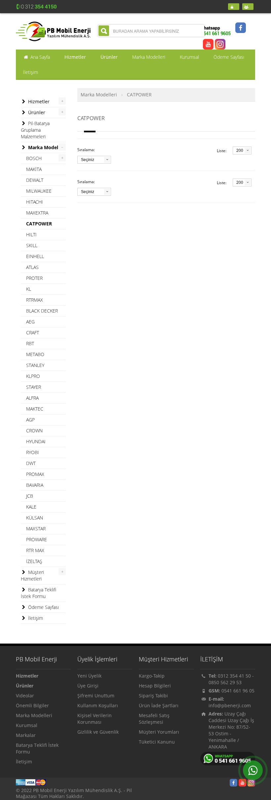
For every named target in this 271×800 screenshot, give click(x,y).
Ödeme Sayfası (43, 607)
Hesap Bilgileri (155, 686)
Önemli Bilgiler (32, 705)
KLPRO (33, 376)
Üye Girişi (87, 686)
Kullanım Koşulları (97, 705)
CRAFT (32, 332)
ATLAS (32, 267)
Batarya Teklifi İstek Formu (38, 592)
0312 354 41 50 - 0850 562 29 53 (231, 679)
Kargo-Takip (152, 676)
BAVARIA (34, 485)
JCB (29, 496)
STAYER (33, 387)
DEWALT (34, 180)
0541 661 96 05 (237, 690)
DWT (31, 463)
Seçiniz (87, 159)
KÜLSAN (34, 518)
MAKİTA (34, 169)
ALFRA (32, 398)
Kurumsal (26, 725)
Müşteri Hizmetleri (32, 575)
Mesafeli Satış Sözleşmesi (154, 718)
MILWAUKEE (39, 191)
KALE (31, 507)
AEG (30, 321)
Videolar (25, 695)
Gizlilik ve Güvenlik (98, 732)
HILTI (31, 234)
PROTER (34, 278)
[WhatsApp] (253, 770)
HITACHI (34, 202)
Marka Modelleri (99, 94)
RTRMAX (34, 300)
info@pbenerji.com (230, 705)
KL (28, 289)
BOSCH (34, 158)
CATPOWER (139, 94)
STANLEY (35, 365)
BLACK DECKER (42, 311)
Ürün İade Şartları (158, 705)
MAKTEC (34, 409)
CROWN (34, 430)
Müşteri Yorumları (159, 732)
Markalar (26, 735)
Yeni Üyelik (89, 676)
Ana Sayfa (39, 57)
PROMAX (35, 474)
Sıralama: (86, 149)
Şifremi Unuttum (95, 695)
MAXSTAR (36, 528)
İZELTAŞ (34, 561)
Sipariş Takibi (153, 695)
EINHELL (35, 256)
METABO (35, 354)
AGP (30, 420)
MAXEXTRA (37, 213)
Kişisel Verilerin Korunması (94, 718)
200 (239, 150)
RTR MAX (35, 550)
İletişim (35, 618)
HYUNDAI (36, 441)
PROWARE (36, 539)
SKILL (31, 245)
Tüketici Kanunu (157, 742)
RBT (30, 343)
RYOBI (32, 452)
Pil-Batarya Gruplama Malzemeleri (35, 130)
